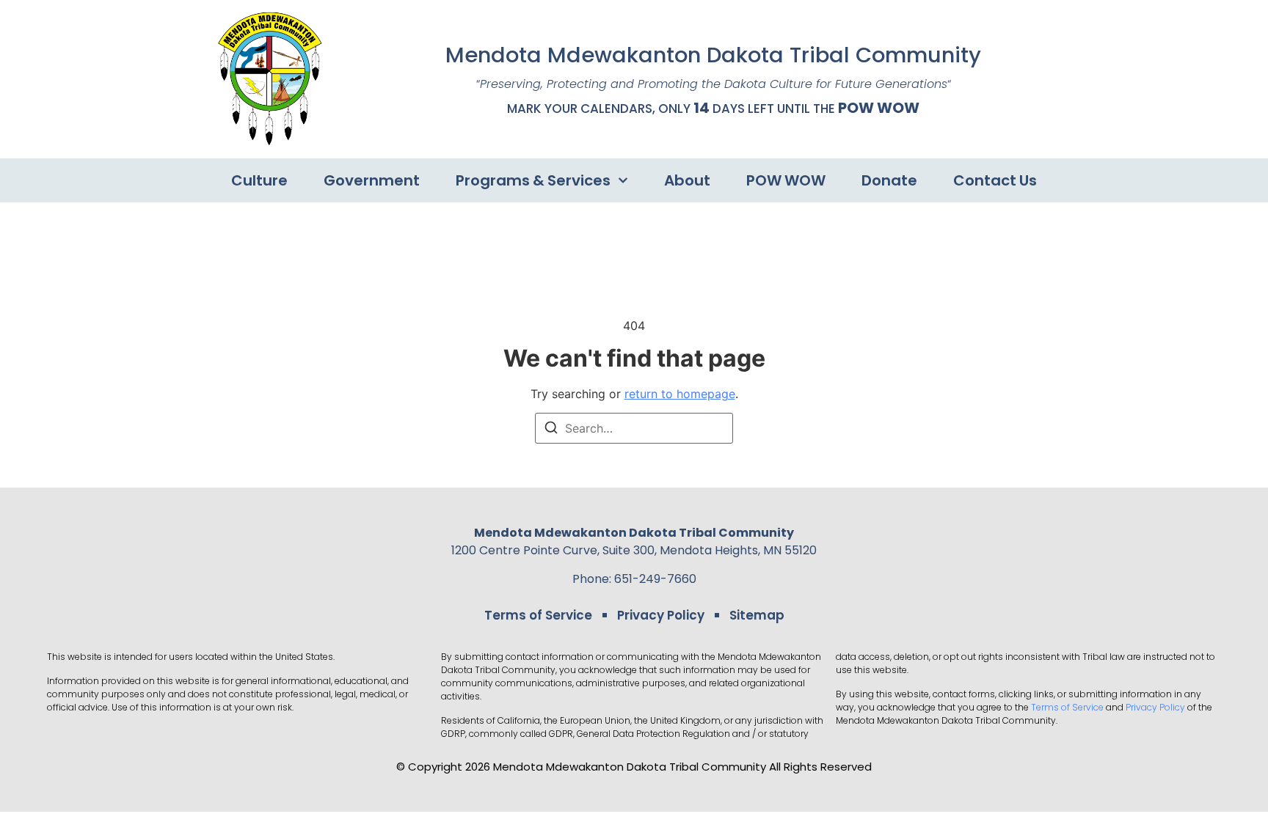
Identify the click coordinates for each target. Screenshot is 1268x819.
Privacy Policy (660, 615)
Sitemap (756, 615)
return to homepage (679, 393)
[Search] (551, 429)
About (687, 180)
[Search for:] (634, 428)
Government (372, 180)
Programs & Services (533, 180)
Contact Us (995, 180)
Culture (259, 180)
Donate (889, 180)
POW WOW (878, 108)
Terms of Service (538, 615)
